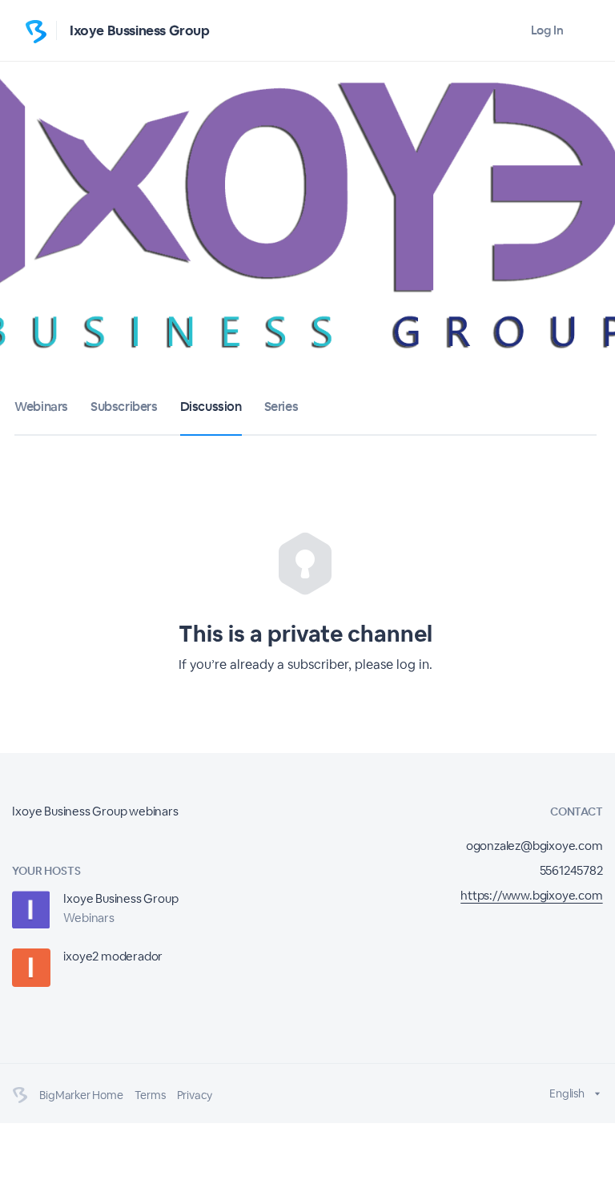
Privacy (195, 1095)
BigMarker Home (81, 1095)
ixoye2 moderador (113, 956)
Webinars (41, 406)
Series (281, 406)
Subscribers (124, 406)
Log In (547, 30)
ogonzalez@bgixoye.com (534, 845)
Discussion (211, 406)
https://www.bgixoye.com (531, 895)
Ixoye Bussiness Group (140, 30)
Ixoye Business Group (120, 898)
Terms (150, 1095)
